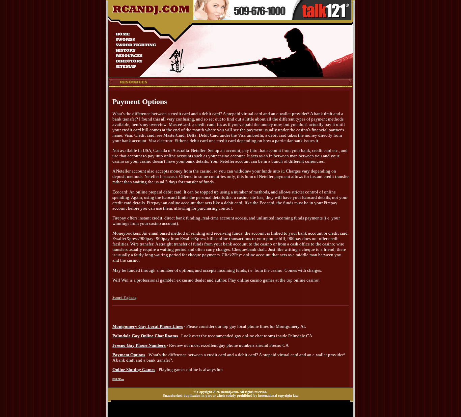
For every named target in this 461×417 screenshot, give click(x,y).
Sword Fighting (124, 297)
